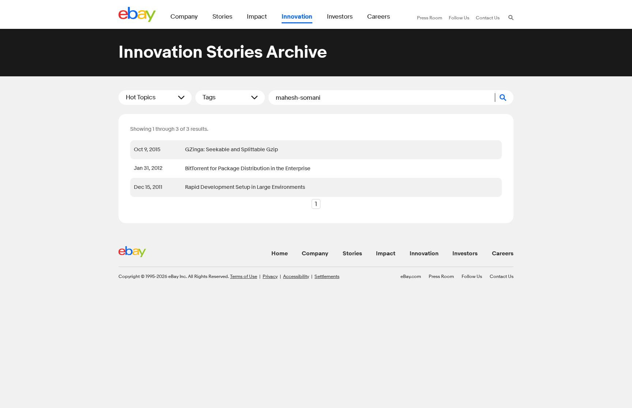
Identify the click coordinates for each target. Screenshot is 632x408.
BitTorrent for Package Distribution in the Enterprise (248, 168)
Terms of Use (243, 276)
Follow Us (472, 276)
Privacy (270, 276)
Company (315, 253)
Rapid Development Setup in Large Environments (245, 187)
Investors (465, 253)
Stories (352, 253)
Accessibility (296, 276)
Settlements (327, 276)
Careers (503, 253)
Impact (385, 253)
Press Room (441, 276)
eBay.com (410, 276)
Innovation (424, 253)
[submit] (504, 97)
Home (279, 253)
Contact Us (502, 276)
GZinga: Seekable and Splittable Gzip (231, 149)
